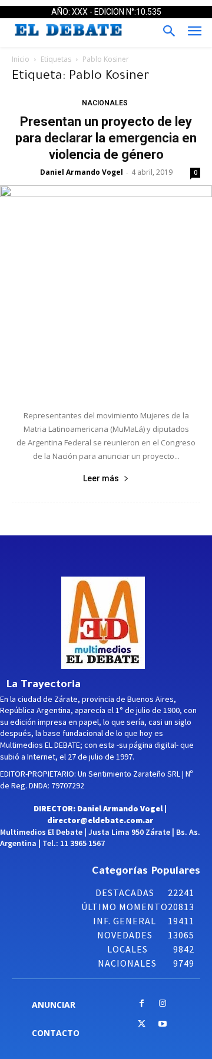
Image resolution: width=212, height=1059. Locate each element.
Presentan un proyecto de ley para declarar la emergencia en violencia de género (106, 138)
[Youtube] (162, 1024)
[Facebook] (141, 1004)
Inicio (20, 59)
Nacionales (105, 103)
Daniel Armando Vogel (81, 172)
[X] (141, 1024)
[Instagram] (162, 1004)
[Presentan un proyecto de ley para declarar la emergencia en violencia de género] (106, 291)
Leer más (101, 478)
